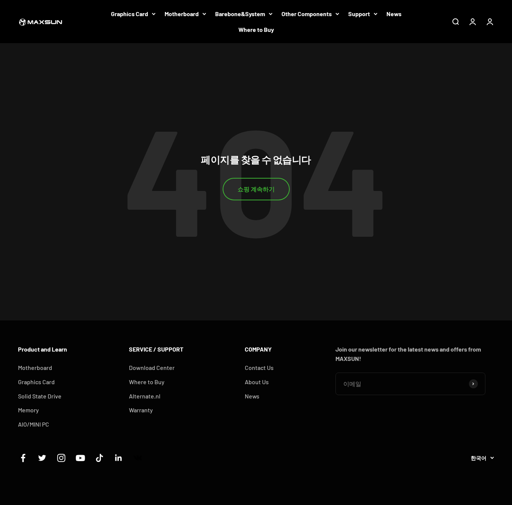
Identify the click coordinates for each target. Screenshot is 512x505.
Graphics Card (129, 13)
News (393, 13)
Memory (28, 409)
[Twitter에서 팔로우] (42, 458)
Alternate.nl (144, 396)
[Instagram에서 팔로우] (61, 458)
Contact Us (259, 367)
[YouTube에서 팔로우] (80, 458)
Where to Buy (256, 29)
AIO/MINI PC (33, 424)
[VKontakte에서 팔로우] (138, 458)
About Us (257, 381)
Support (359, 13)
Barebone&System (240, 13)
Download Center (152, 367)
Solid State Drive (39, 396)
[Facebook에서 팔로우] (23, 458)
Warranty (141, 409)
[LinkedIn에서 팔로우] (119, 458)
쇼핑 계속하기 (256, 188)
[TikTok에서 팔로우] (99, 458)
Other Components (306, 13)
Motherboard (182, 13)
